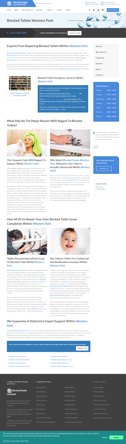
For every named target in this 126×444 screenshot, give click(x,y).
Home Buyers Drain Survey (102, 418)
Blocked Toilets (70, 396)
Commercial (100, 58)
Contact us (99, 75)
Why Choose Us (27, 10)
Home (9, 10)
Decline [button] (104, 437)
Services (39, 10)
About (16, 10)
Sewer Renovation (71, 413)
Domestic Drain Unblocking (73, 422)
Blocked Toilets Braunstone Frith (19, 366)
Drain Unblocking (42, 396)
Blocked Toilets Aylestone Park (19, 360)
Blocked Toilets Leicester (17, 356)
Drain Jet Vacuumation (44, 418)
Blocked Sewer (70, 405)
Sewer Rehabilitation (71, 418)
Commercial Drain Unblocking (46, 422)
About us (99, 46)
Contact (67, 10)
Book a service (113, 10)
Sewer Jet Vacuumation (102, 405)
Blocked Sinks (69, 387)
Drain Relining (41, 413)
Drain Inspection (42, 400)
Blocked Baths (70, 392)
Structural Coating (100, 400)
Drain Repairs (41, 409)
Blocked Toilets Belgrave (17, 363)
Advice (59, 10)
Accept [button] (116, 437)
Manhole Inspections (101, 413)
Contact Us (81, 348)
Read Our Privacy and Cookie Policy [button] (16, 441)
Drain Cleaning (41, 392)
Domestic (99, 64)
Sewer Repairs (98, 387)
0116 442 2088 (94, 4)
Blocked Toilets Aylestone (59, 356)
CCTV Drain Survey (100, 409)
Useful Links (100, 382)
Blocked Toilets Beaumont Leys (61, 360)
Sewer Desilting (99, 396)
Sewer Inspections (71, 409)
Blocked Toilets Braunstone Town (62, 366)
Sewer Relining (98, 392)
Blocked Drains (41, 387)
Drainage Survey (70, 400)
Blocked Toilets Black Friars (60, 363)
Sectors (49, 10)
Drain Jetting (41, 405)
